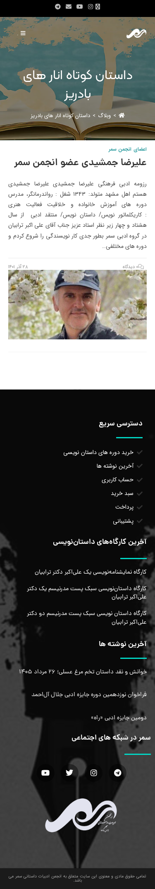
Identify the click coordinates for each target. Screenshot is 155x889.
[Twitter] (70, 773)
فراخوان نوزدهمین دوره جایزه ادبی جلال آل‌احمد (89, 694)
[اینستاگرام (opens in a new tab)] (90, 7)
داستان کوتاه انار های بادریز (60, 115)
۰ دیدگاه (130, 267)
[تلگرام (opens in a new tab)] (57, 7)
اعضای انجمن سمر (128, 149)
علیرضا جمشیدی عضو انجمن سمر (80, 163)
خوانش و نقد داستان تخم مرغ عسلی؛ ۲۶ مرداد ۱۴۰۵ (83, 672)
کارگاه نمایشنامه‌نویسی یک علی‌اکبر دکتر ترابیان (91, 572)
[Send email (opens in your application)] (68, 7)
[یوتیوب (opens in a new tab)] (80, 7)
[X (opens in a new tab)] (99, 7)
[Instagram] (94, 773)
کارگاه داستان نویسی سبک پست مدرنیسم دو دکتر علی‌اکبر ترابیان (87, 618)
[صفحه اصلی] (122, 115)
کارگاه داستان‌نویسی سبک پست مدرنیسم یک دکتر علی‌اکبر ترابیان (87, 593)
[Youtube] (46, 773)
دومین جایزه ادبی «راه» (119, 718)
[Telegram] (117, 773)
